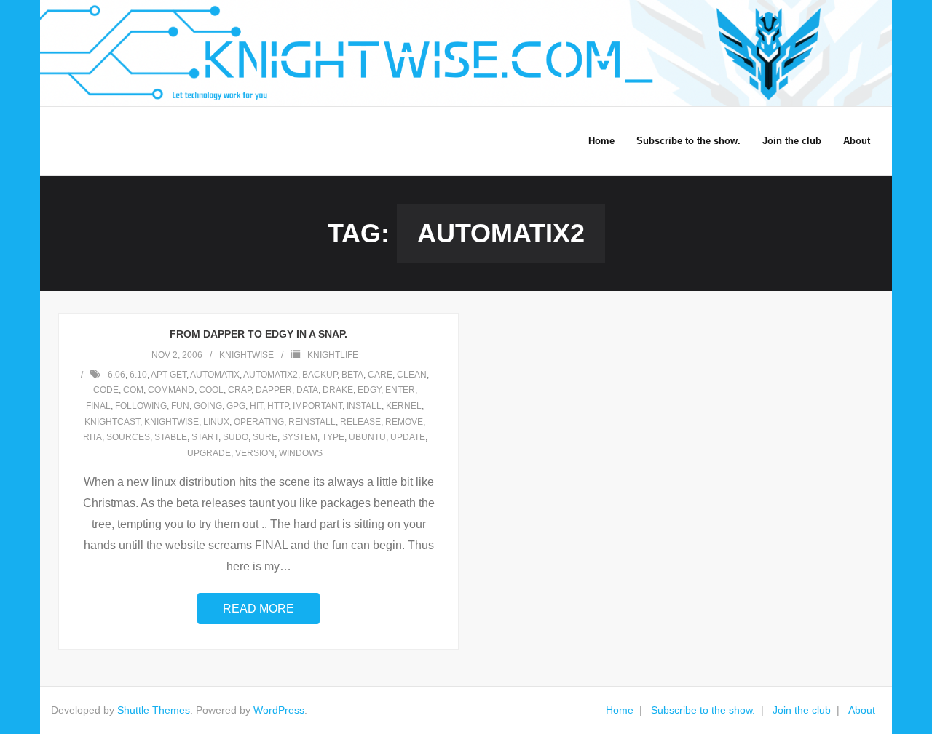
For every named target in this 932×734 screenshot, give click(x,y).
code (106, 390)
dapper (274, 390)
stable (170, 437)
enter (400, 390)
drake (338, 390)
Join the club (802, 710)
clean (412, 375)
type (333, 437)
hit (256, 406)
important (317, 406)
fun (180, 406)
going (208, 406)
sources (128, 437)
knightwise (246, 355)
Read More (258, 608)
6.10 (138, 375)
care (380, 375)
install (364, 406)
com (133, 390)
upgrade (209, 453)
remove (404, 422)
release (360, 422)
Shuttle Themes (153, 710)
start (204, 437)
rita (92, 437)
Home (619, 710)
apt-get (168, 375)
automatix (215, 375)
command (171, 390)
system (299, 437)
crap (239, 390)
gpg (235, 406)
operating (259, 422)
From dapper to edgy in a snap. (258, 334)
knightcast (112, 422)
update (407, 437)
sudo (235, 437)
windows (301, 453)
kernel (404, 406)
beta (352, 375)
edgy (369, 390)
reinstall (312, 422)
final (98, 406)
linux (216, 422)
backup (319, 375)
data (307, 390)
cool (211, 390)
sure (265, 437)
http (277, 406)
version (255, 453)
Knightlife (332, 355)
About (861, 710)
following (141, 406)
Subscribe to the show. (703, 710)
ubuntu (367, 437)
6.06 (116, 375)
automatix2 (270, 375)
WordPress (278, 710)
